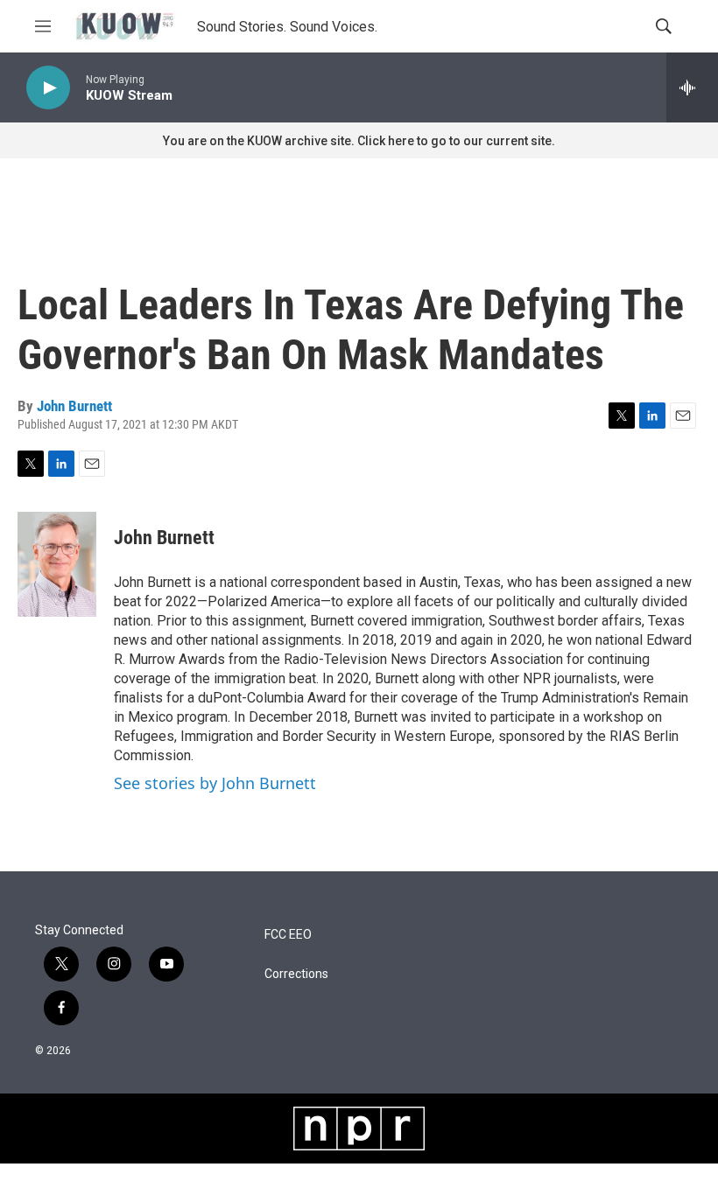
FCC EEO (288, 934)
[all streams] (692, 87)
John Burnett (74, 406)
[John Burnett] (57, 564)
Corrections (296, 974)
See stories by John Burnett (215, 782)
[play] (48, 88)
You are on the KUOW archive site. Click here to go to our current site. (359, 141)
